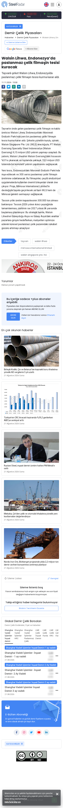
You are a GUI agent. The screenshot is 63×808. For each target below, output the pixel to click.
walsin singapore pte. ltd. (34, 254)
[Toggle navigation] (58, 4)
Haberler (9, 37)
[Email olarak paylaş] (24, 87)
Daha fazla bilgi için (13, 802)
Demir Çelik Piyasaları (28, 37)
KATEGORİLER (12, 26)
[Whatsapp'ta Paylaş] (14, 87)
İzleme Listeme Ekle (17, 42)
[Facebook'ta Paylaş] (3, 87)
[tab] (9, 636)
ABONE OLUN (13, 316)
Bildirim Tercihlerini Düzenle (31, 608)
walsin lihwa (41, 241)
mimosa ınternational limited (36, 248)
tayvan (24, 241)
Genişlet (54, 578)
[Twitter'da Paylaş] (8, 87)
